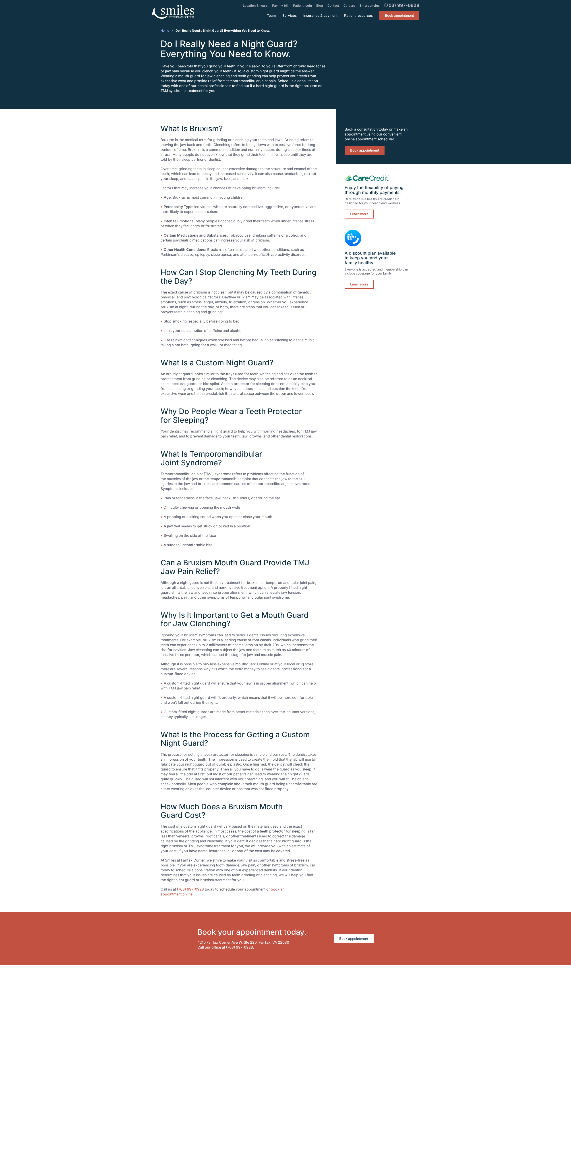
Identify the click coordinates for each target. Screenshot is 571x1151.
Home (165, 30)
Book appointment (364, 150)
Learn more (359, 214)
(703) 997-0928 (190, 889)
